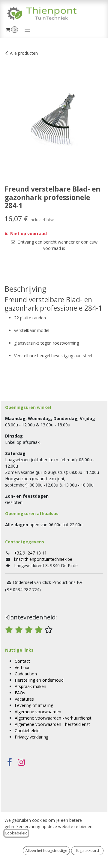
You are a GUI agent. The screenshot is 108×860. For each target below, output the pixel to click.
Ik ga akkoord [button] (87, 850)
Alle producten (24, 53)
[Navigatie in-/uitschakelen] (27, 29)
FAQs (20, 693)
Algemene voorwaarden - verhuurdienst (53, 718)
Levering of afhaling (34, 705)
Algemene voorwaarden (38, 711)
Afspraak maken (30, 686)
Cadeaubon (26, 674)
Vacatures (24, 699)
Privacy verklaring (31, 737)
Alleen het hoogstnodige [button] (46, 850)
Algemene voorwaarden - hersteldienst (52, 724)
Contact (22, 661)
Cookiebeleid (27, 730)
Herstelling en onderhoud (39, 680)
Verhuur (22, 667)
